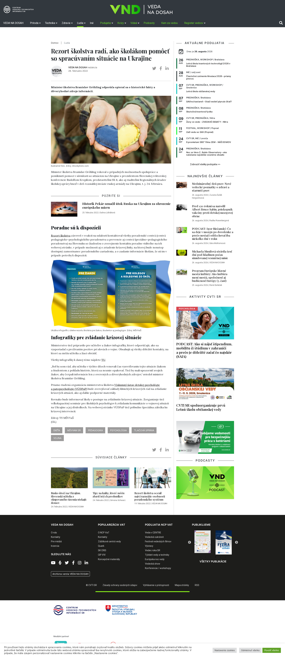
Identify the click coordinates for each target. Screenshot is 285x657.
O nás (54, 532)
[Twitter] (67, 563)
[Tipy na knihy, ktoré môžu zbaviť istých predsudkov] (111, 478)
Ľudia (67, 43)
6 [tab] (225, 557)
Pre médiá (56, 541)
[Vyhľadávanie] (281, 23)
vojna (57, 438)
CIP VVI (101, 554)
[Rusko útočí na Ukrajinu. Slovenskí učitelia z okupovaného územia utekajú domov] (69, 478)
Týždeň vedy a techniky (157, 554)
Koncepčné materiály (109, 559)
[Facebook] (73, 563)
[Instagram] (79, 563)
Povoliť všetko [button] (271, 650)
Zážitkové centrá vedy (109, 541)
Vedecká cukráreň (154, 537)
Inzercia (55, 546)
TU (103, 359)
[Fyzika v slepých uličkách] (202, 542)
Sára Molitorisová (217, 243)
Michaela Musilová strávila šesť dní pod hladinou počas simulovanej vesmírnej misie (212, 255)
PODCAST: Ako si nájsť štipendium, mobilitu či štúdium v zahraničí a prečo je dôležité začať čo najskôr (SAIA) (204, 350)
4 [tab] (215, 557)
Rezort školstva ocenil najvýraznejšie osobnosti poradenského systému (149, 496)
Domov (55, 43)
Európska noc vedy (154, 559)
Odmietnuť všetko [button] (250, 650)
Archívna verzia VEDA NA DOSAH (70, 573)
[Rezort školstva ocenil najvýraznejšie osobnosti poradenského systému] (152, 478)
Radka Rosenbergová (219, 220)
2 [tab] (205, 557)
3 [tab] (210, 557)
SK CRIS (102, 550)
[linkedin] (167, 68)
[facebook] (160, 68)
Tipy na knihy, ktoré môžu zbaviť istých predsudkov (108, 494)
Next (236, 542)
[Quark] (224, 542)
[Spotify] (60, 563)
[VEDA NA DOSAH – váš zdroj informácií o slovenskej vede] (141, 9)
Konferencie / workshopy (158, 568)
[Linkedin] (86, 563)
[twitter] (154, 68)
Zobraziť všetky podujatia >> (205, 164)
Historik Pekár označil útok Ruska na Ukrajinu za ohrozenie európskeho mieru (126, 205)
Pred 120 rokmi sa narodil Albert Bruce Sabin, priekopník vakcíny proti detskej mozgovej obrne (212, 211)
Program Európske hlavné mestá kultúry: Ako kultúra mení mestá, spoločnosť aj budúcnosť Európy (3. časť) (209, 276)
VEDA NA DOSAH (77, 67)
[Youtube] (53, 563)
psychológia (118, 430)
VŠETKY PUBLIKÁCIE (213, 561)
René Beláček (215, 285)
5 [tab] (220, 557)
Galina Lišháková (107, 212)
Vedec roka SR (152, 550)
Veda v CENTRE (153, 532)
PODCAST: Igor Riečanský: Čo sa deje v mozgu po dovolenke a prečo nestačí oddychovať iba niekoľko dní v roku (212, 233)
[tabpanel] (202, 542)
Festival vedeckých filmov (158, 541)
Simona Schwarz (118, 500)
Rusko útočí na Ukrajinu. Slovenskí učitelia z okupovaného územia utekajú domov (68, 498)
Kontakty (55, 537)
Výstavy (149, 546)
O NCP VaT (103, 532)
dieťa (56, 430)
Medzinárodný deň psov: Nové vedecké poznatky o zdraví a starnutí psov (211, 187)
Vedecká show (152, 563)
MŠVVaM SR (74, 430)
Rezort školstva (60, 235)
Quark (101, 546)
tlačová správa (144, 430)
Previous (189, 542)
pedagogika (95, 430)
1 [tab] (200, 557)
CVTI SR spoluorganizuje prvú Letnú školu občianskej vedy (200, 407)
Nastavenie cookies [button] (225, 650)
